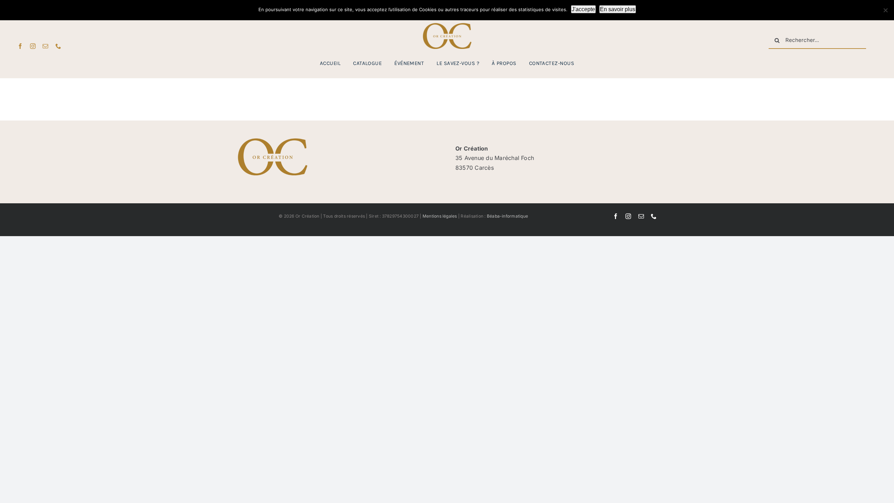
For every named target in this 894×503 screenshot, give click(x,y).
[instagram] (33, 46)
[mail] (45, 46)
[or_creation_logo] (447, 25)
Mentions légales (440, 216)
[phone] (58, 46)
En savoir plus (617, 9)
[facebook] (20, 46)
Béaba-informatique (507, 216)
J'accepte (583, 9)
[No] (885, 10)
